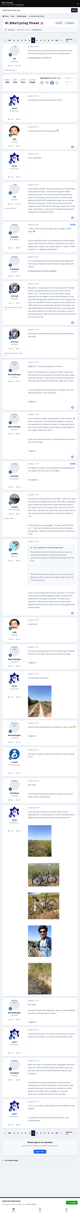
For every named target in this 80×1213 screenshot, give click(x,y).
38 (48, 40)
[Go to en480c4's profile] (14, 545)
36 (40, 40)
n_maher (14, 762)
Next (56, 40)
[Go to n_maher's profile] (52, 83)
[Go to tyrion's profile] (14, 100)
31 (21, 40)
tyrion (14, 108)
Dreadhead (14, 269)
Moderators (15, 111)
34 (33, 40)
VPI (14, 59)
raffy (14, 139)
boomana (11, 30)
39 (52, 40)
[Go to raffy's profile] (14, 131)
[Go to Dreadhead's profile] (42, 83)
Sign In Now (40, 1152)
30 (18, 40)
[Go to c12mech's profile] (14, 499)
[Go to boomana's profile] (6, 30)
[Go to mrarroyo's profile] (14, 288)
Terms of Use (31, 1204)
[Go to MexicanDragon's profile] (57, 83)
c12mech (14, 507)
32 (25, 40)
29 (14, 40)
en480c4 (14, 554)
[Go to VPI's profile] (14, 50)
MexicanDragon (14, 374)
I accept (73, 1203)
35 (37, 40)
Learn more (4, 4)
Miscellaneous (37, 30)
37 (44, 40)
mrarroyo (14, 296)
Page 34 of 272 (69, 40)
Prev (9, 40)
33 (29, 40)
